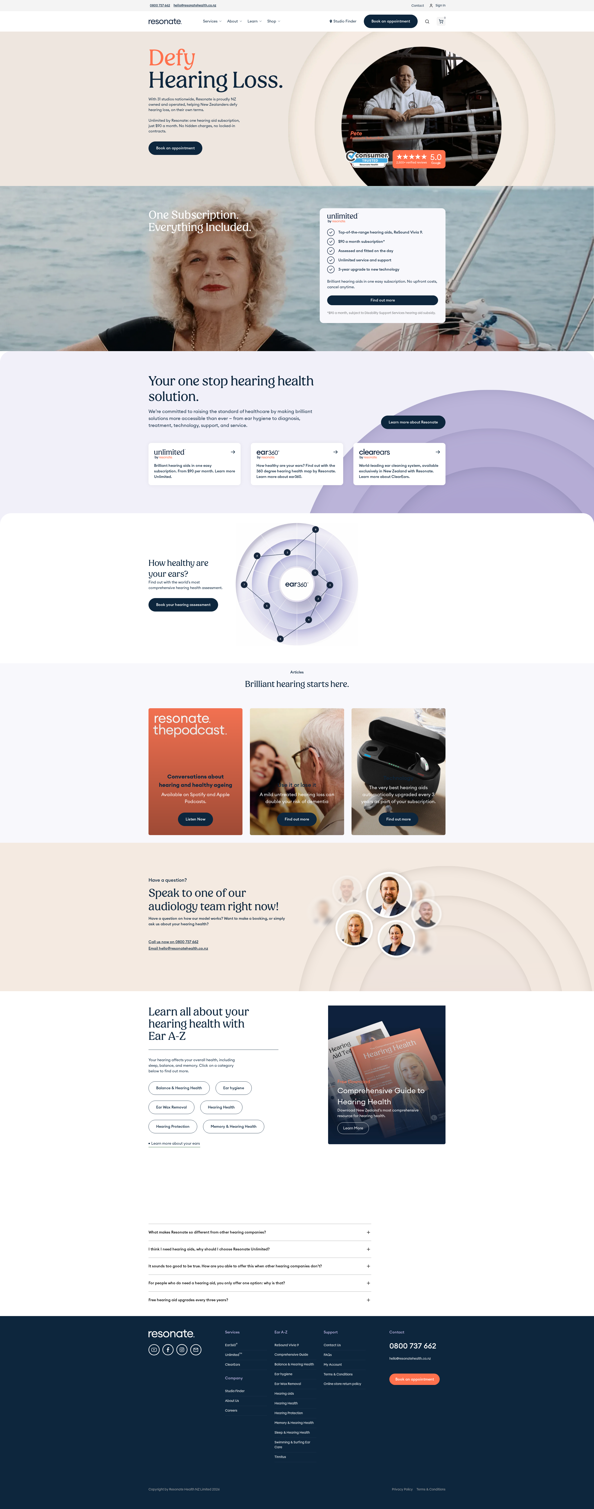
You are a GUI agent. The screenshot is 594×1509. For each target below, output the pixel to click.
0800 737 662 (160, 5)
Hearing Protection (288, 1413)
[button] (211, 21)
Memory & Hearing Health (294, 1423)
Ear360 (231, 1345)
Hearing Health (286, 1403)
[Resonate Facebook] (168, 1349)
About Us (232, 1401)
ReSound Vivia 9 (286, 1345)
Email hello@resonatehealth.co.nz (178, 948)
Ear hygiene (283, 1374)
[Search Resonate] (427, 21)
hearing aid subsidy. (420, 313)
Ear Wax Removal (287, 1384)
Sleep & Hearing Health (292, 1432)
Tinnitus (280, 1457)
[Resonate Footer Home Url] (171, 1333)
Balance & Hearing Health (294, 1364)
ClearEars (232, 1364)
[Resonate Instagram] (181, 1349)
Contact (417, 5)
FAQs (328, 1355)
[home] (165, 21)
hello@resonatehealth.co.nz (195, 5)
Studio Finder (235, 1391)
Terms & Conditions (338, 1374)
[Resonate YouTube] (154, 1349)
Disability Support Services (385, 313)
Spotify (198, 794)
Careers (231, 1410)
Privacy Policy (402, 1489)
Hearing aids (284, 1393)
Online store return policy (342, 1384)
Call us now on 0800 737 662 (173, 942)
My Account (333, 1364)
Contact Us (332, 1345)
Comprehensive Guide (291, 1354)
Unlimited (233, 1355)
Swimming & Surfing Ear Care (292, 1445)
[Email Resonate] (195, 1349)
